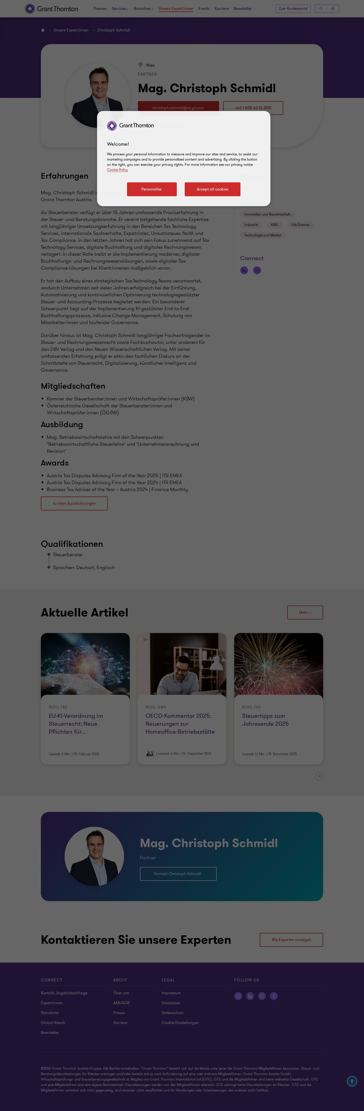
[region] (183, 158)
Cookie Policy (117, 169)
